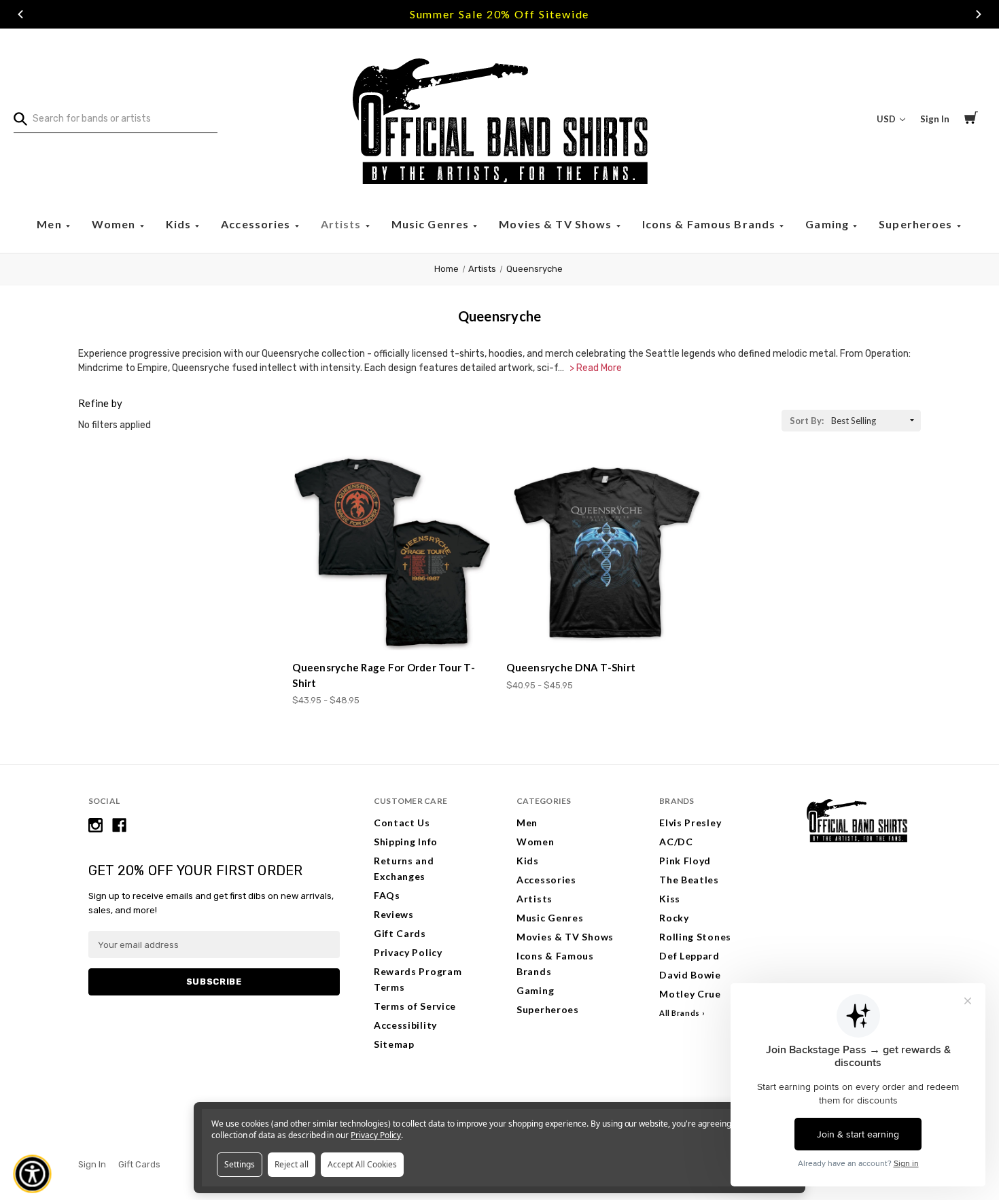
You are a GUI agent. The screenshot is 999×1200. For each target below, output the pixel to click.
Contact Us (402, 822)
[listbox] (874, 420)
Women (115, 223)
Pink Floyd (685, 860)
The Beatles (689, 879)
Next (978, 14)
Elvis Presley (690, 822)
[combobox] (115, 119)
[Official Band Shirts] (499, 119)
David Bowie (690, 975)
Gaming (828, 223)
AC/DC (676, 841)
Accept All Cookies (362, 1164)
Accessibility (405, 1025)
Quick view (392, 625)
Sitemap (394, 1044)
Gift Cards (400, 933)
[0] (971, 119)
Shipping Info (406, 841)
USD (887, 118)
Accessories (257, 223)
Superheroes (917, 223)
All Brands (679, 1012)
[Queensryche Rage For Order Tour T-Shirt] (392, 552)
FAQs (387, 895)
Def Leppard (689, 955)
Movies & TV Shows (556, 223)
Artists (342, 223)
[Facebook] (119, 825)
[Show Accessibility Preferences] (33, 1174)
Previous (20, 14)
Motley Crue (690, 994)
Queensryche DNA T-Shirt (570, 667)
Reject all (292, 1164)
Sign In (934, 118)
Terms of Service (415, 1006)
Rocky (674, 917)
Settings (239, 1164)
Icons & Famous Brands (710, 223)
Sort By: (807, 420)
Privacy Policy (408, 952)
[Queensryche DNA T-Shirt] (606, 552)
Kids (180, 223)
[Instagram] (95, 825)
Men (51, 223)
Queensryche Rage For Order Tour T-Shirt (383, 675)
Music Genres (431, 223)
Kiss (669, 898)
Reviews (394, 914)
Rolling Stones (695, 936)
